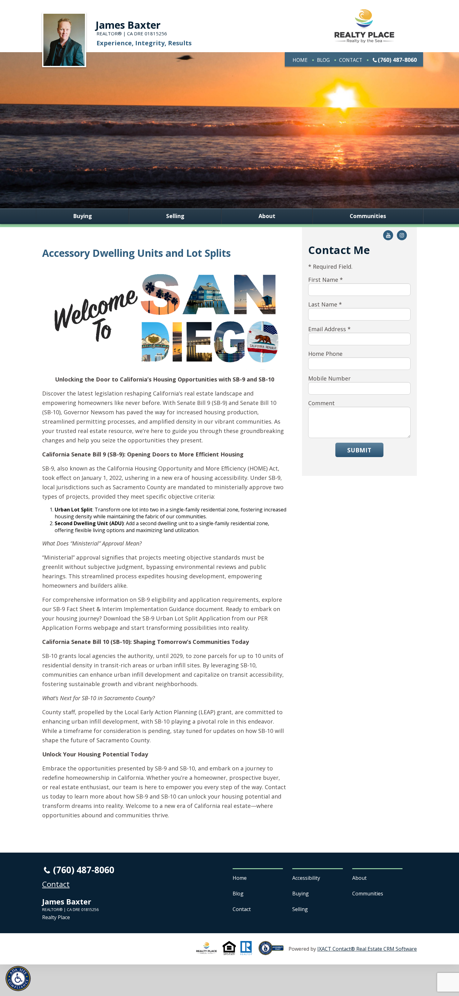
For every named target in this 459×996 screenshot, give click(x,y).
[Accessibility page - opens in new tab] (273, 951)
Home (300, 60)
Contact (350, 60)
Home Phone (325, 353)
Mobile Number (329, 378)
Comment (321, 403)
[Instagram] (402, 235)
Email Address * (329, 329)
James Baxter (128, 25)
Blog (323, 60)
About (267, 216)
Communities (368, 216)
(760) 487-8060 (397, 59)
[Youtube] (388, 235)
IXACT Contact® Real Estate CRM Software (367, 948)
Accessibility (306, 877)
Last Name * (325, 304)
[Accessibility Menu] (18, 978)
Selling (175, 216)
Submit (359, 450)
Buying (82, 216)
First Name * (325, 279)
